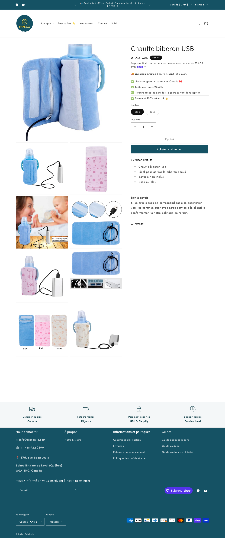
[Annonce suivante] (150, 4)
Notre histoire (73, 440)
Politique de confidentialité (129, 458)
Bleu (139, 112)
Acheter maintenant (169, 149)
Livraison (118, 446)
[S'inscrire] (75, 490)
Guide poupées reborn (175, 440)
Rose (154, 112)
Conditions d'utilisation (127, 440)
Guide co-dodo (171, 446)
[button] (47, 23)
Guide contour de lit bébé (177, 452)
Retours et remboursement (129, 452)
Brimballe (29, 534)
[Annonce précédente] (75, 4)
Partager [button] (139, 223)
